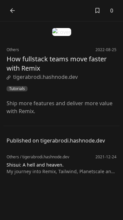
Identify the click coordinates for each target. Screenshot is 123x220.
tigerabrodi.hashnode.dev (45, 76)
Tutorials (17, 88)
